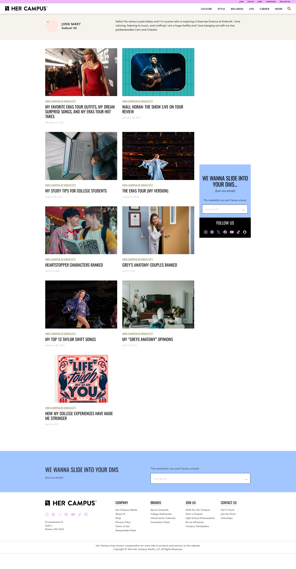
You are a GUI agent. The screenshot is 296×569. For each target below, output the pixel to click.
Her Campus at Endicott (60, 101)
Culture (206, 8)
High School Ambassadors (200, 518)
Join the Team (228, 514)
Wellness (237, 8)
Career (264, 8)
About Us (120, 514)
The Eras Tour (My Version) (145, 190)
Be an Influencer (195, 522)
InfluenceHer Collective (163, 518)
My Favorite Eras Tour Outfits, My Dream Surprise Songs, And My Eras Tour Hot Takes (80, 111)
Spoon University (160, 509)
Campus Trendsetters (197, 526)
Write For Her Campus (198, 509)
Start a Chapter (194, 514)
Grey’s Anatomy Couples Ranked (149, 264)
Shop (118, 518)
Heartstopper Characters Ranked (74, 264)
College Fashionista (161, 514)
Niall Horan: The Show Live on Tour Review (152, 109)
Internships (227, 518)
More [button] (278, 8)
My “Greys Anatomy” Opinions (147, 339)
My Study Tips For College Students (76, 190)
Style (221, 8)
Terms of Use (122, 526)
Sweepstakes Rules (125, 530)
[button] (289, 8)
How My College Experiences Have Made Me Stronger (79, 415)
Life (251, 8)
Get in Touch (228, 509)
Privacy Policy (123, 522)
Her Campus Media (126, 509)
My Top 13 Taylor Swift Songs (70, 339)
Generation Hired (160, 522)
